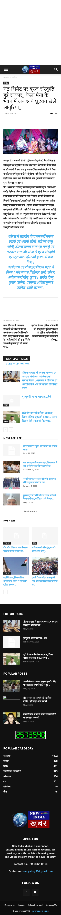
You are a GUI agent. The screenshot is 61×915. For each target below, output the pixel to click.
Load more (29, 511)
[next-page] (11, 429)
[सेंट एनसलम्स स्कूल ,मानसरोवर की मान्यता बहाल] (11, 450)
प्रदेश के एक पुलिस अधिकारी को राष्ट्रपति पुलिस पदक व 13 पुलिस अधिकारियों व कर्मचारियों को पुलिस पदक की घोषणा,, (45, 332)
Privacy (21, 904)
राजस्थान (7, 543)
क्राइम (6, 381)
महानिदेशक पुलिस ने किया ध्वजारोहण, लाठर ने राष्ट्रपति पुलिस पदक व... (15, 581)
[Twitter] (25, 121)
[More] (48, 121)
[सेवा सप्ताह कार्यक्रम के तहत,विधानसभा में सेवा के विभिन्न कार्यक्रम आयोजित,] (11, 467)
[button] (5, 69)
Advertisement (35, 904)
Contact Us (51, 904)
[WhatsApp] (40, 121)
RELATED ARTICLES (16, 359)
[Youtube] (35, 892)
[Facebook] (17, 121)
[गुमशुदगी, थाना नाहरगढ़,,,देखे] (11, 400)
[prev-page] (5, 429)
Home (6, 77)
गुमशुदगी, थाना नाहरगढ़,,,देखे (36, 396)
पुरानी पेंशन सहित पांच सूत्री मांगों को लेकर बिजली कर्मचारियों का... (44, 581)
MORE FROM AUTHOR (17, 363)
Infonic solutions (40, 910)
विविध (14, 77)
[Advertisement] (30, 32)
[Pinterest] (33, 121)
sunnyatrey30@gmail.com (37, 871)
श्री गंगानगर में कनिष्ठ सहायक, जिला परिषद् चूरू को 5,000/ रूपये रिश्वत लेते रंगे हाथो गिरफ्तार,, (39, 417)
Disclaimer (9, 904)
